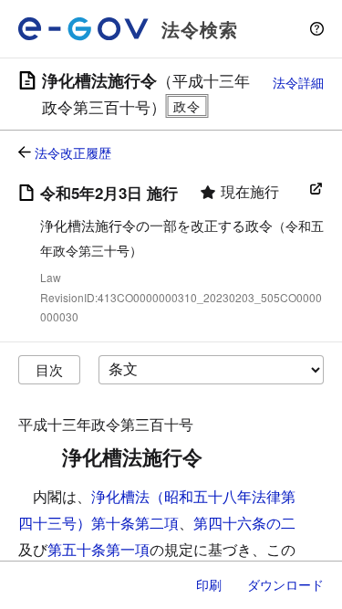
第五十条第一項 (98, 549)
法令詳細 (298, 82)
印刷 (209, 584)
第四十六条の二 (244, 522)
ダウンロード (285, 584)
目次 (49, 369)
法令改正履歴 (73, 152)
